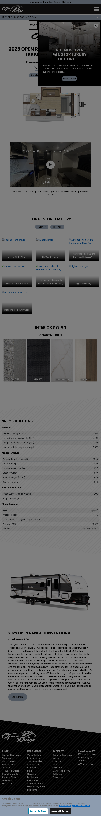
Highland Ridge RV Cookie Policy (74, 805)
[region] (50, 805)
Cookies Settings (38, 811)
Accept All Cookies (60, 811)
